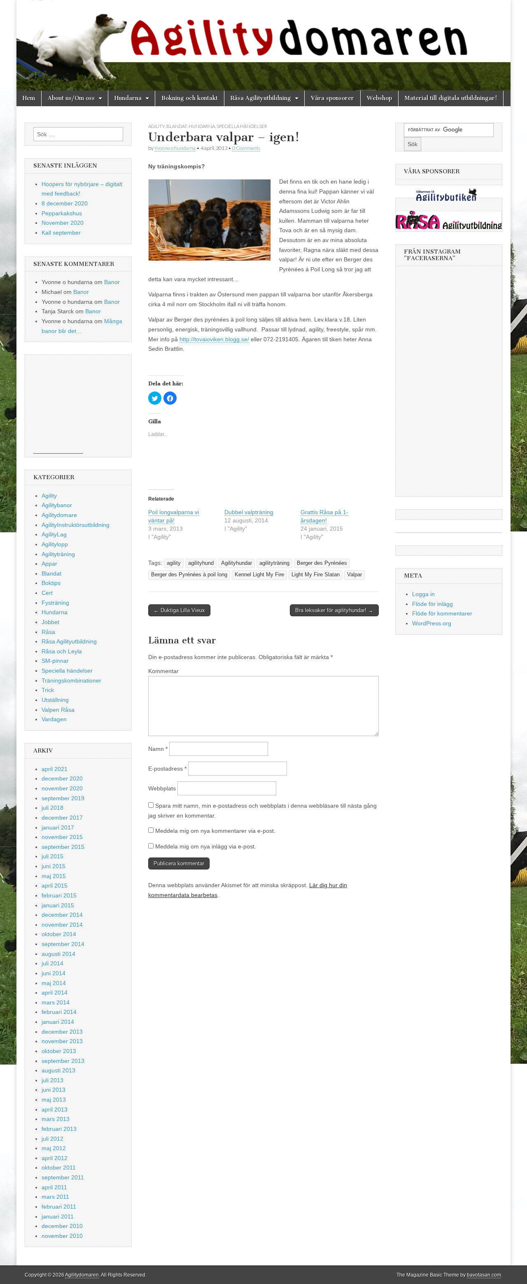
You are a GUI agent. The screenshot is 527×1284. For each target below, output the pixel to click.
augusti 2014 (58, 954)
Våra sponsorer (332, 98)
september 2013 (63, 1061)
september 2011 (63, 1177)
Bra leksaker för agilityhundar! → (334, 610)
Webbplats (162, 788)
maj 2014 (54, 983)
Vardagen (54, 719)
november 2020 (62, 788)
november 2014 (62, 924)
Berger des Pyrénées (322, 563)
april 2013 (55, 1109)
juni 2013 (53, 1089)
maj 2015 (54, 876)
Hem (29, 98)
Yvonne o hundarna (175, 148)
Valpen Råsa (58, 709)
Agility (156, 126)
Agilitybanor (57, 505)
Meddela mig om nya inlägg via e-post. (205, 846)
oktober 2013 (59, 1051)
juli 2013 (52, 1080)
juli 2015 (52, 856)
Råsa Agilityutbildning (261, 98)
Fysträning (55, 602)
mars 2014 (56, 1002)
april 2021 (55, 769)
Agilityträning (58, 554)
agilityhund (201, 563)
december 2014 (62, 914)
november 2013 (62, 1041)
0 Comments (246, 148)
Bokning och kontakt (189, 98)
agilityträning (274, 563)
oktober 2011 (59, 1167)
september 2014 (63, 944)
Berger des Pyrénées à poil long (189, 575)
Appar (49, 563)
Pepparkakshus (62, 213)
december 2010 (62, 1226)
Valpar (354, 575)
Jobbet (50, 622)
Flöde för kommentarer (442, 613)
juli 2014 (52, 963)
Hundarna (128, 98)
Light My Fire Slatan (315, 575)
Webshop (379, 98)
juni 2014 (53, 973)
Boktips (51, 583)
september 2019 (63, 798)
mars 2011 (55, 1196)
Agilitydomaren (82, 1275)
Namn (158, 749)
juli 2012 (52, 1138)
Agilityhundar (236, 563)
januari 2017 (58, 827)
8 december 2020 (65, 203)
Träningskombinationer (71, 680)
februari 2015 (59, 895)
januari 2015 (58, 905)
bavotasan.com (484, 1275)
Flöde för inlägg (432, 604)
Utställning (55, 700)
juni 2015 (53, 866)
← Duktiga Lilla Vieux (179, 610)
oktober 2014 (59, 934)
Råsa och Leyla (62, 651)
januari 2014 (58, 1021)
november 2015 (62, 837)
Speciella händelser (242, 126)
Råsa (48, 632)
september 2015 (63, 847)
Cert (47, 593)
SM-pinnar (55, 660)
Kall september (61, 232)
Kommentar (163, 671)
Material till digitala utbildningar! (451, 98)
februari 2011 (59, 1206)
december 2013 (62, 1031)
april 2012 (55, 1158)
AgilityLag (54, 534)
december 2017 (62, 817)
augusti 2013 (58, 1070)
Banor (112, 282)
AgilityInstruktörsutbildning (76, 525)
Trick (48, 690)
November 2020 (63, 222)
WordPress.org (431, 623)
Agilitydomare (59, 515)
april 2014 (55, 992)
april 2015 (55, 885)
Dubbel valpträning (248, 512)
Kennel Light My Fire (259, 575)
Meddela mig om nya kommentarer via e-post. (215, 830)
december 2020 (62, 778)
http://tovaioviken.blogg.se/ (214, 339)
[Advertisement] (58, 404)
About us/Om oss (71, 98)
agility (174, 563)
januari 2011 (58, 1216)
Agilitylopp (55, 544)
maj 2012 (54, 1148)
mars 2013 (56, 1119)
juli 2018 (52, 807)
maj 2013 (54, 1099)
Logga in (423, 594)
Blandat (176, 126)
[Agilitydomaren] (263, 45)
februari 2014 (59, 1012)
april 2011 (54, 1187)
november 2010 (62, 1236)
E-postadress (167, 768)
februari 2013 (59, 1129)
